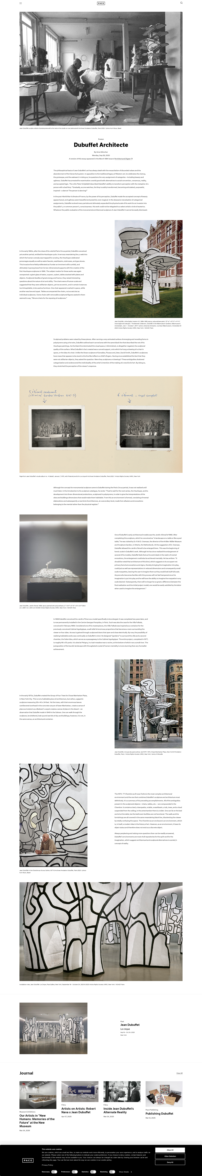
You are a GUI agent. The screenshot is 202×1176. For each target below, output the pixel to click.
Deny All (170, 1162)
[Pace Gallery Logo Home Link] (101, 3)
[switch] (75, 1171)
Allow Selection (170, 1156)
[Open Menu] (20, 3)
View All (179, 1073)
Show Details (124, 1172)
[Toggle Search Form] (181, 3)
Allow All (170, 1150)
